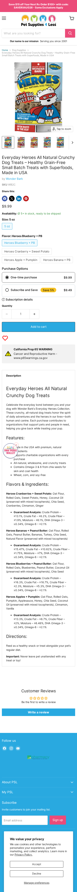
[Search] (70, 33)
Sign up (58, 820)
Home (5, 50)
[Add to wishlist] (5, 338)
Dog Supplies (19, 50)
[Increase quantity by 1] (34, 314)
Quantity (7, 305)
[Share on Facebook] (4, 198)
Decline (36, 873)
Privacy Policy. (24, 854)
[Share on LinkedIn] (19, 198)
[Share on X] (12, 198)
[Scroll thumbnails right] (72, 143)
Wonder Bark (14, 179)
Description (13, 375)
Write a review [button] (38, 712)
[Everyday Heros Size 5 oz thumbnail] (60, 142)
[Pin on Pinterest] (26, 198)
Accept (36, 864)
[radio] (38, 277)
